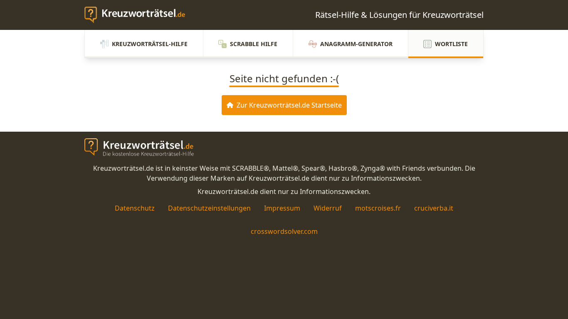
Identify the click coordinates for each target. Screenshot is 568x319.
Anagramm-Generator (356, 44)
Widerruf (328, 208)
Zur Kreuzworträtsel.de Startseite (289, 105)
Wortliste (451, 44)
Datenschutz (135, 208)
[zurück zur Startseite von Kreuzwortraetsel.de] (138, 15)
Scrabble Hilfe (253, 44)
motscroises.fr (378, 208)
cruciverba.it (433, 208)
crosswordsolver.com (284, 231)
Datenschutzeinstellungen (209, 208)
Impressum (282, 208)
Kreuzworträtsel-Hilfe (150, 44)
